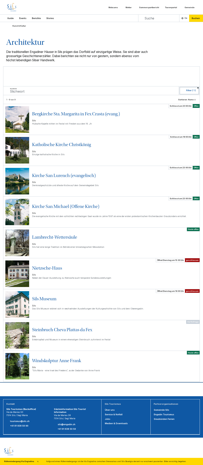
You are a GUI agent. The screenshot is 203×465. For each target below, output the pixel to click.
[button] (10, 18)
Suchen (13, 89)
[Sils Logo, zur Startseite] (20, 7)
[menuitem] (23, 18)
